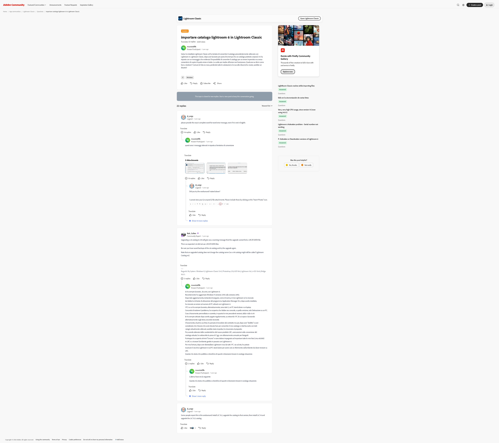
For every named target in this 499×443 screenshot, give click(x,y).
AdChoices (120, 440)
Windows (190, 77)
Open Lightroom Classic (309, 18)
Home (5, 11)
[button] (475, 5)
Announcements (55, 5)
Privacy (64, 440)
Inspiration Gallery (86, 5)
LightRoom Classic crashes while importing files (296, 86)
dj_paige (190, 116)
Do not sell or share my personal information (98, 440)
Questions (40, 11)
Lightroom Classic (29, 11)
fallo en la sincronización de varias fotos (293, 98)
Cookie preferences (75, 440)
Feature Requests (70, 5)
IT (182, 77)
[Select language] (463, 5)
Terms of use (56, 440)
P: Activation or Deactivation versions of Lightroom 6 (298, 139)
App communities (15, 11)
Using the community (43, 440)
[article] (224, 124)
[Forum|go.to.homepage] (14, 5)
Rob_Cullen (191, 233)
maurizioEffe (191, 46)
